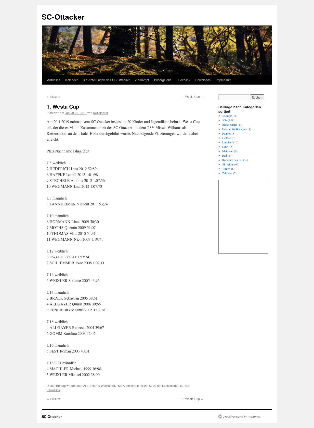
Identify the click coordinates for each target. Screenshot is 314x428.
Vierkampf (142, 79)
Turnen (226, 169)
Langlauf (227, 142)
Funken (226, 133)
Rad (224, 155)
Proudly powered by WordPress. (242, 416)
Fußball (226, 138)
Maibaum (227, 151)
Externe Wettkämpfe (103, 385)
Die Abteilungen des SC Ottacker (106, 79)
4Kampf (227, 116)
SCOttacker (100, 113)
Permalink (53, 390)
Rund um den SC (232, 160)
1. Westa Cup (193, 96)
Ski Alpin (124, 385)
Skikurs (53, 96)
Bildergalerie (162, 79)
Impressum (224, 79)
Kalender (71, 79)
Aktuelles (53, 79)
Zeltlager (227, 173)
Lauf (225, 147)
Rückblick (183, 79)
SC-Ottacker (63, 16)
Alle (85, 385)
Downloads (203, 79)
